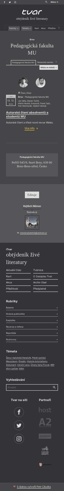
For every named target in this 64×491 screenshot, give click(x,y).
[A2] (45, 423)
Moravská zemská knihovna (49, 62)
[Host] (45, 410)
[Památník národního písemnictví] (45, 450)
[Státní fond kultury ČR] (45, 465)
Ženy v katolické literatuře (18, 357)
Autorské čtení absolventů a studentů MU (27, 114)
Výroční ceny (23, 365)
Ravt (37, 28)
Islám (21, 368)
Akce (43, 28)
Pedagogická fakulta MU (23, 62)
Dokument (11, 365)
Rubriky (13, 28)
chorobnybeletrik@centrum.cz (33, 233)
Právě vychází (39, 357)
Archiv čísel (39, 282)
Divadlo (22, 361)
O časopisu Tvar (42, 276)
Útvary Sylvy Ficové (40, 365)
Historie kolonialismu (37, 361)
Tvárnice (38, 270)
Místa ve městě (48, 67)
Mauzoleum (11, 361)
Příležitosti (53, 28)
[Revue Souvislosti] (45, 437)
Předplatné (39, 288)
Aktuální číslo (13, 270)
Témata (25, 28)
